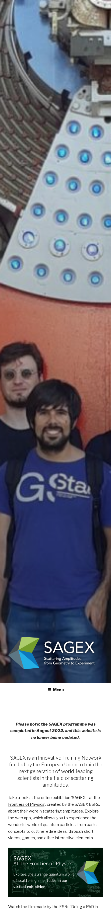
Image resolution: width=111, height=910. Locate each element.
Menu (58, 689)
